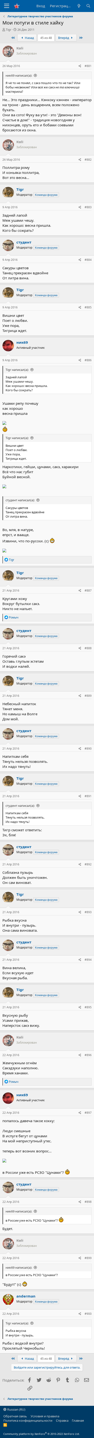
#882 (88, 160)
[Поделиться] (80, 66)
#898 (88, 1202)
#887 (88, 590)
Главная (78, 1420)
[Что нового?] (78, 5)
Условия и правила (45, 1416)
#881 (88, 66)
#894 (88, 960)
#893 (88, 912)
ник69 (22, 342)
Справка (62, 1420)
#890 (88, 749)
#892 (88, 864)
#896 (88, 1055)
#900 (88, 1314)
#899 (88, 1258)
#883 (88, 207)
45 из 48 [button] (46, 38)
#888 (88, 648)
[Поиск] (88, 5)
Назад (29, 38)
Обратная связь (15, 1416)
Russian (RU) (16, 1409)
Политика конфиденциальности (27, 1420)
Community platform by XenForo (41, 1434)
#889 (88, 696)
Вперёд (64, 38)
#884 (88, 260)
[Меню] (6, 6)
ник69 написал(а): (19, 75)
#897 (88, 1113)
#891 (88, 796)
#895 (88, 1007)
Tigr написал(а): (17, 369)
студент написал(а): (20, 500)
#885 (88, 307)
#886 (88, 360)
